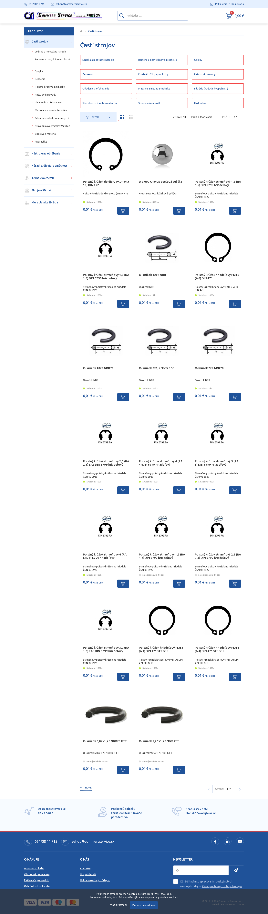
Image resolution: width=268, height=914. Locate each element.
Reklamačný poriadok (36, 880)
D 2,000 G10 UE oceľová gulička (160, 181)
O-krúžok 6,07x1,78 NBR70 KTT (105, 741)
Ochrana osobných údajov (95, 880)
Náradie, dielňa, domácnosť (49, 165)
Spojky (198, 59)
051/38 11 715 (45, 841)
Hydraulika (200, 103)
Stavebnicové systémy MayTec (99, 103)
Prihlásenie (221, 4)
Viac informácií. (119, 905)
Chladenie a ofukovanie (95, 88)
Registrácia (238, 4)
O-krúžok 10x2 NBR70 (98, 368)
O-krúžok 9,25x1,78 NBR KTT (159, 741)
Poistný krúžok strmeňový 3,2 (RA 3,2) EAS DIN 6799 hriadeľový (106, 649)
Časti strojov (39, 41)
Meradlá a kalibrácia (44, 202)
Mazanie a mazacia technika (154, 88)
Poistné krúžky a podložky (153, 74)
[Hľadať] (121, 15)
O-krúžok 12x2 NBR (152, 274)
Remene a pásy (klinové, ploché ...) (157, 59)
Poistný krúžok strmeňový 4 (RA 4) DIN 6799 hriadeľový (160, 463)
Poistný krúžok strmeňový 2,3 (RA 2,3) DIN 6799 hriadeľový (218, 556)
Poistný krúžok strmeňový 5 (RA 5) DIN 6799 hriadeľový (216, 463)
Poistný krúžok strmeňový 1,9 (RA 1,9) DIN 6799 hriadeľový (106, 276)
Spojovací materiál (149, 103)
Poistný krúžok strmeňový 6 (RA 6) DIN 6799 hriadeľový (105, 556)
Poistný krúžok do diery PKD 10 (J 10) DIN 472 (106, 183)
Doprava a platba (34, 868)
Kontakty (85, 868)
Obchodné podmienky (36, 874)
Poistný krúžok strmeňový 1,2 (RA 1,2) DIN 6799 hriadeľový (162, 556)
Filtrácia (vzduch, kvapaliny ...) (211, 88)
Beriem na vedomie (144, 905)
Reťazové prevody (204, 74)
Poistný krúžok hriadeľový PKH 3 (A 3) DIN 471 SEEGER (161, 649)
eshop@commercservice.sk (92, 841)
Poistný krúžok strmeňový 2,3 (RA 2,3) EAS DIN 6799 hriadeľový (106, 463)
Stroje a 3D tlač (41, 190)
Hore (88, 787)
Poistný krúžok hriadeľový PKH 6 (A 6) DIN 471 (217, 276)
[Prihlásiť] (236, 870)
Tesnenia (87, 74)
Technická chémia (43, 178)
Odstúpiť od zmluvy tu (37, 886)
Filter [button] (95, 117)
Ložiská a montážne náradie (98, 59)
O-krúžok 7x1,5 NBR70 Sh (156, 368)
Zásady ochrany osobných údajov (222, 886)
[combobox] (236, 117)
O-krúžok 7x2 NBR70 (209, 368)
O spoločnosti (88, 874)
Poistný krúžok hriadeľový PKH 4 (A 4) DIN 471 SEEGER (217, 649)
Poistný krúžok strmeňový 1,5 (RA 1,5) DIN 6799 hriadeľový (218, 183)
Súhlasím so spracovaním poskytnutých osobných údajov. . (211, 884)
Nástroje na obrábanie (45, 153)
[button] (235, 15)
